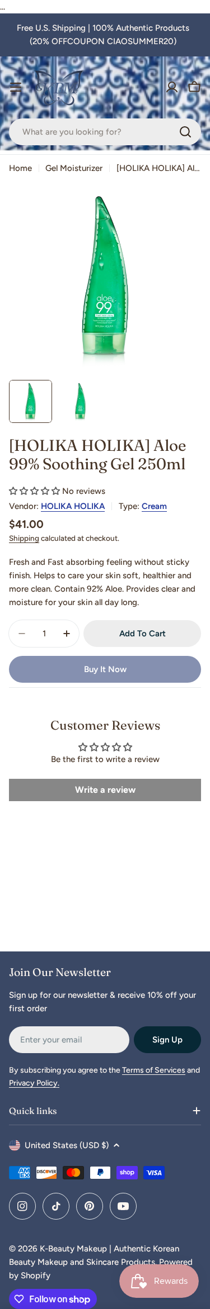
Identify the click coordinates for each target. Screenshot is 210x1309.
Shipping (24, 538)
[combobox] (105, 131)
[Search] (185, 132)
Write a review (105, 789)
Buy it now (105, 669)
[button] (34, 491)
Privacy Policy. (34, 1083)
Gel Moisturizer (73, 168)
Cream (154, 506)
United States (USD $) (67, 1145)
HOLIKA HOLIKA (73, 506)
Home (20, 168)
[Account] (172, 87)
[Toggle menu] (15, 87)
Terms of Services (153, 1070)
